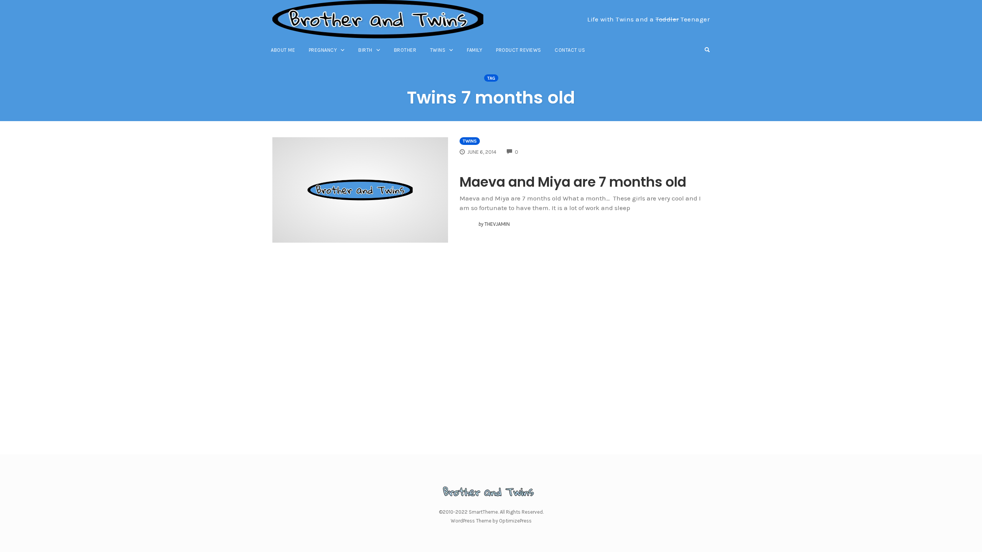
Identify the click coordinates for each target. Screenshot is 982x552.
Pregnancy (323, 50)
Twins (438, 50)
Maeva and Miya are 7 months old (573, 181)
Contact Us (570, 50)
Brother (405, 50)
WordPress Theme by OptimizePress (491, 521)
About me (283, 50)
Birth (365, 50)
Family (474, 50)
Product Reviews (518, 50)
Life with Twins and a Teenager (648, 19)
